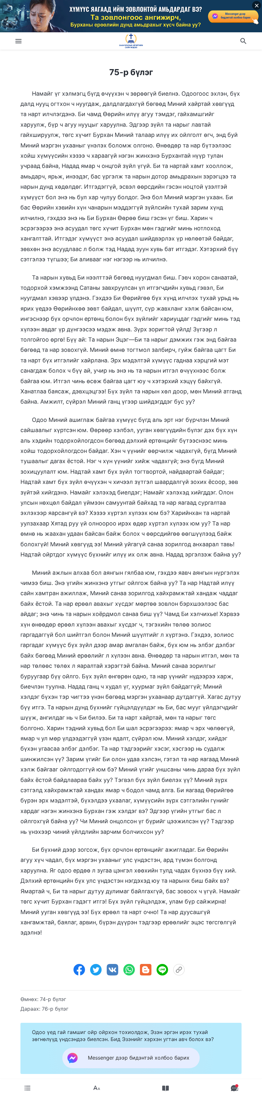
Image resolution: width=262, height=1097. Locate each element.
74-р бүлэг (53, 999)
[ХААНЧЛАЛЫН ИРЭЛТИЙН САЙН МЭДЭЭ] (131, 41)
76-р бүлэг (55, 1009)
